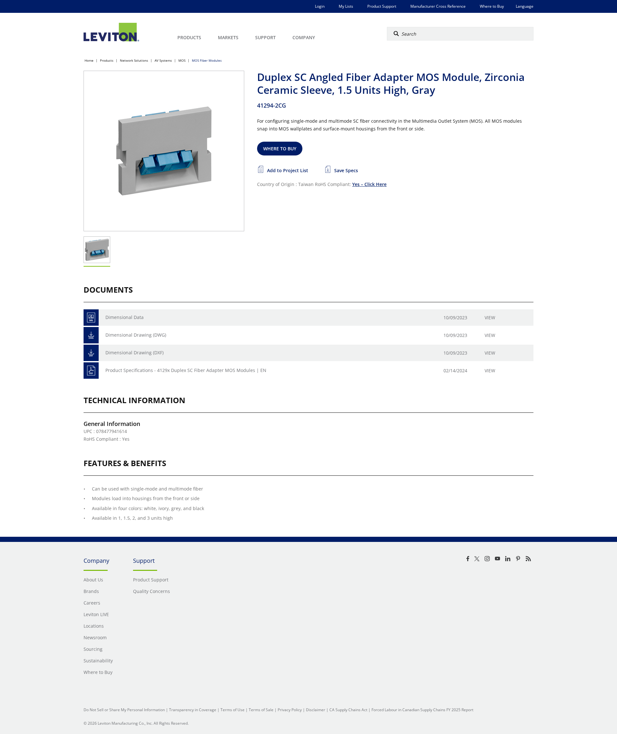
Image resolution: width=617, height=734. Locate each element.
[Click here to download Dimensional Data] (91, 317)
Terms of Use (232, 709)
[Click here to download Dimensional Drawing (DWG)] (91, 335)
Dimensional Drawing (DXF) (134, 352)
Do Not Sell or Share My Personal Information (124, 709)
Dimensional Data (124, 317)
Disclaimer (315, 709)
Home (89, 60)
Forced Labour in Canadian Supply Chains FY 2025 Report (422, 709)
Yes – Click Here (369, 184)
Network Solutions (134, 60)
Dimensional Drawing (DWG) (135, 335)
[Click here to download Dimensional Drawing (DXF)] (91, 353)
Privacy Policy (290, 709)
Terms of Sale (261, 709)
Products (106, 60)
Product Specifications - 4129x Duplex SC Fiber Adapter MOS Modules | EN (185, 370)
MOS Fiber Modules (207, 60)
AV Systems (163, 60)
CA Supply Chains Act (348, 709)
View (490, 317)
